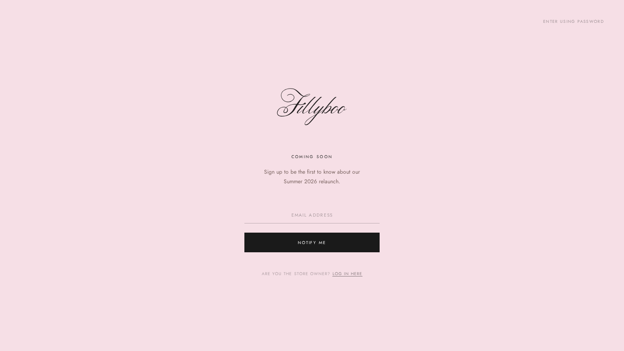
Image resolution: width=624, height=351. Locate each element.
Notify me (312, 242)
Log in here (348, 274)
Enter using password (573, 21)
